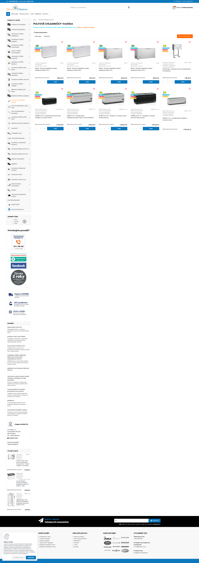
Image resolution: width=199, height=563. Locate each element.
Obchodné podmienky (80, 538)
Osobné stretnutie (45, 538)
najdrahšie (47, 36)
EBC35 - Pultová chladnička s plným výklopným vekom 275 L (46, 69)
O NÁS (32, 14)
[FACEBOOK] (18, 263)
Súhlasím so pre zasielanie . (141, 524)
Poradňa (76, 542)
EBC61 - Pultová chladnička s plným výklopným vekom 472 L (141, 69)
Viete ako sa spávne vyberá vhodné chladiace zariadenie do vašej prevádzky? (18, 378)
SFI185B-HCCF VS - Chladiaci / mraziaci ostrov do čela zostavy (143, 116)
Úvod (34, 20)
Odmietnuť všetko (18, 557)
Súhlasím (31, 557)
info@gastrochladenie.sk (141, 553)
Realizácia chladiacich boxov (48, 547)
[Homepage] (8, 14)
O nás (75, 545)
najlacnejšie (38, 36)
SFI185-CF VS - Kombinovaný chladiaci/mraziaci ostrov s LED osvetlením (80, 116)
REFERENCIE (38, 14)
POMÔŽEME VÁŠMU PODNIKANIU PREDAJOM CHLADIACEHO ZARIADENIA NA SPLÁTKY (16, 357)
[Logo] (17, 7)
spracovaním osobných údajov (136, 524)
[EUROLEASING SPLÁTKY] (18, 254)
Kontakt (76, 547)
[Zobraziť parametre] (185, 36)
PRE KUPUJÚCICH (24, 14)
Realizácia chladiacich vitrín (47, 545)
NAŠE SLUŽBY (14, 14)
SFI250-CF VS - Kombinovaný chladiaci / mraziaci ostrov (175, 119)
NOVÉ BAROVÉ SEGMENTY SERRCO (17, 410)
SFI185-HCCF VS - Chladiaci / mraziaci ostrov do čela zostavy (113, 116)
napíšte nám (13, 438)
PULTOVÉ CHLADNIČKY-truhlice (46, 20)
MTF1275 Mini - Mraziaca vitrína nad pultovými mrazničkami (177, 70)
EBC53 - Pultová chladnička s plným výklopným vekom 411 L (110, 69)
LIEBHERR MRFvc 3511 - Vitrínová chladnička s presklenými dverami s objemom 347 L (22, 502)
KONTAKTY (45, 14)
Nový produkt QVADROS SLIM (16, 346)
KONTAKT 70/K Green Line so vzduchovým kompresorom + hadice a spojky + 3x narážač (22, 463)
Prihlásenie (178, 1)
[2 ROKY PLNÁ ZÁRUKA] (18, 271)
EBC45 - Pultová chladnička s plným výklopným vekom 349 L (78, 69)
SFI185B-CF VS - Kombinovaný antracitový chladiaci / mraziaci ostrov (48, 116)
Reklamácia (77, 540)
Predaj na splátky (44, 540)
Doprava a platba (79, 536)
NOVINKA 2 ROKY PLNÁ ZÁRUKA (16, 336)
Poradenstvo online (45, 536)
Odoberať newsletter (57, 521)
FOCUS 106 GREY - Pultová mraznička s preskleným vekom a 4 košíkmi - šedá (22, 483)
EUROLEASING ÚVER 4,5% (14, 327)
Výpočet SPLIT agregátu (46, 542)
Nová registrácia (188, 1)
